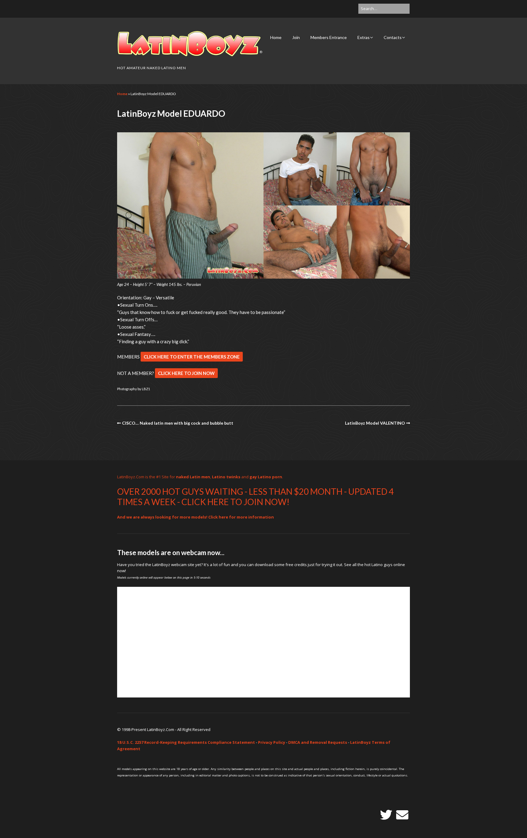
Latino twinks (226, 477)
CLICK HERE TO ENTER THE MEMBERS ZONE (192, 356)
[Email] (402, 815)
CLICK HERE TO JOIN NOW (186, 373)
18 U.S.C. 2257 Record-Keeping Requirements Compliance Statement (186, 742)
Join (296, 37)
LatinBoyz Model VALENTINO (375, 423)
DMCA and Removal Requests (317, 742)
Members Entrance (328, 37)
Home (275, 37)
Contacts (393, 37)
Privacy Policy (271, 742)
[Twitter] (386, 815)
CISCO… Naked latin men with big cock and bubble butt (177, 423)
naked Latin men (193, 477)
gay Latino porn (265, 477)
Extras (363, 37)
